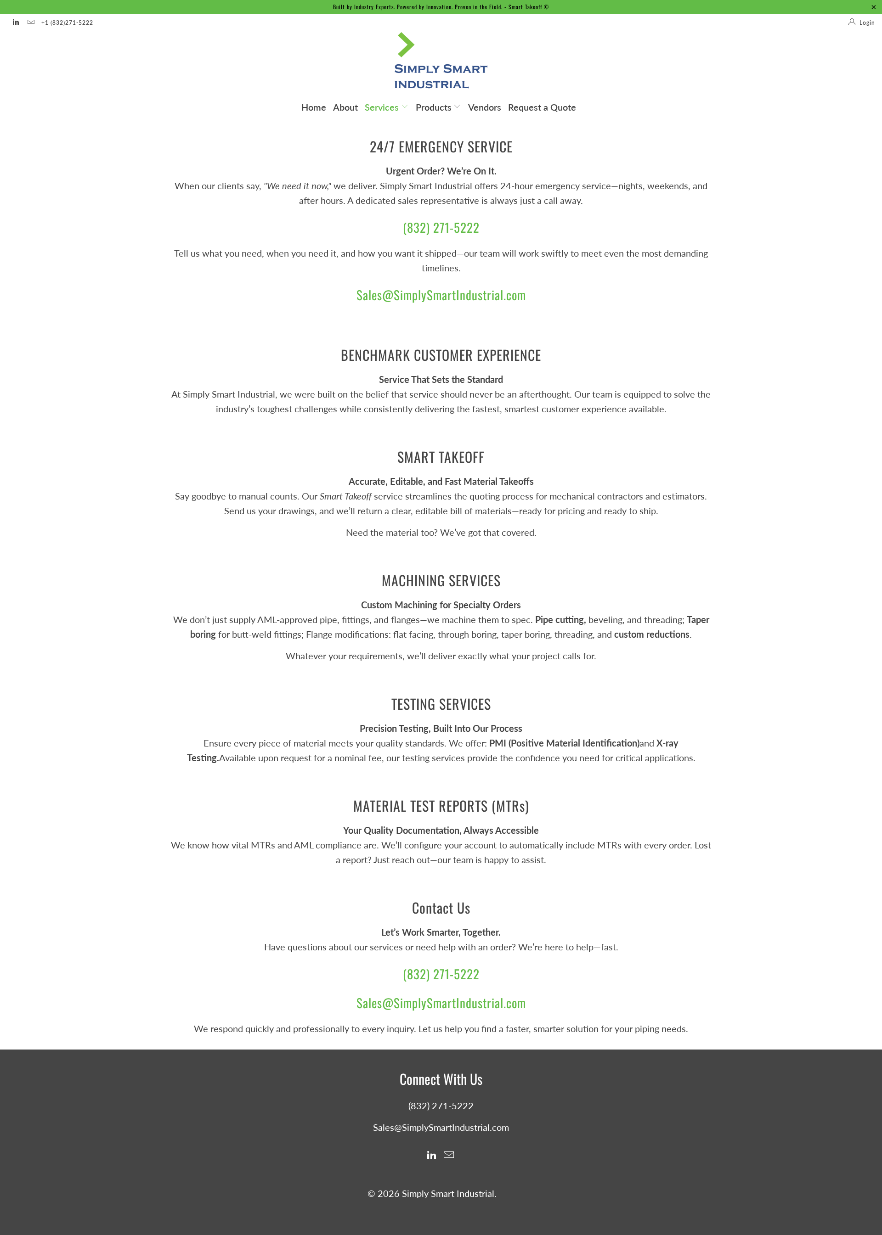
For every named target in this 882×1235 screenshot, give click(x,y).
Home (313, 106)
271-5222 (455, 974)
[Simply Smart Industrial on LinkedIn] (15, 22)
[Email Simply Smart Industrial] (30, 22)
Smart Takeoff (525, 7)
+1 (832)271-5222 (67, 22)
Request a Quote (542, 106)
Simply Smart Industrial (448, 1193)
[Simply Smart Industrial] (441, 63)
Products (435, 106)
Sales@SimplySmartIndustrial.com (441, 295)
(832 (414, 974)
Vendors (484, 106)
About (345, 106)
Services (383, 106)
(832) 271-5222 (441, 227)
